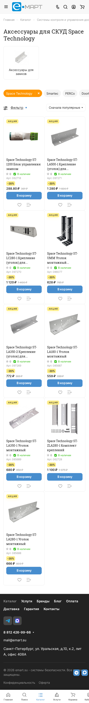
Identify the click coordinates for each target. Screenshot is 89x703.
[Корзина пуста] (82, 7)
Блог (58, 601)
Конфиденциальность (19, 682)
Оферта (44, 682)
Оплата (72, 601)
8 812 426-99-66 (17, 632)
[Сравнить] (29, 204)
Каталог (10, 601)
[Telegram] (7, 620)
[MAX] (17, 620)
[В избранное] (19, 204)
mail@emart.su (14, 640)
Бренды (43, 601)
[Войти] (74, 7)
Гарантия (31, 609)
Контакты (51, 609)
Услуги (26, 601)
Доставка (11, 609)
